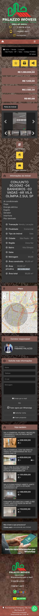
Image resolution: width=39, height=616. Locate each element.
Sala (20, 52)
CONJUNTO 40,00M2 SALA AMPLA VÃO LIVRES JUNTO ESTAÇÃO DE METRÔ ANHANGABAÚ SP (19, 503)
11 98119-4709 (23, 27)
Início (7, 49)
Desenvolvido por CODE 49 (19, 614)
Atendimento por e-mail (21, 577)
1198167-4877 (23, 31)
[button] (6, 121)
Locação (21, 49)
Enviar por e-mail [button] (20, 398)
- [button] (4, 297)
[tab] (10, 107)
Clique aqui (8, 527)
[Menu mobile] (3, 41)
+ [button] (4, 294)
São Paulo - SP (10, 52)
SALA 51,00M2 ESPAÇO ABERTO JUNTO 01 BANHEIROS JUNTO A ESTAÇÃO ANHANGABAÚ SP (19, 486)
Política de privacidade (19, 612)
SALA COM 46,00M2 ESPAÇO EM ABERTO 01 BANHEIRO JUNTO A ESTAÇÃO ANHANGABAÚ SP (16, 469)
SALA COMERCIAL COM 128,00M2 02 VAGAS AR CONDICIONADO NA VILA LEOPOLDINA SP (18, 451)
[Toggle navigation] (34, 42)
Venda (13, 49)
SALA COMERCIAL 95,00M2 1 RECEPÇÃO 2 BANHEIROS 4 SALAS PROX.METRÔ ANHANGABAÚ (19, 434)
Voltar (33, 54)
